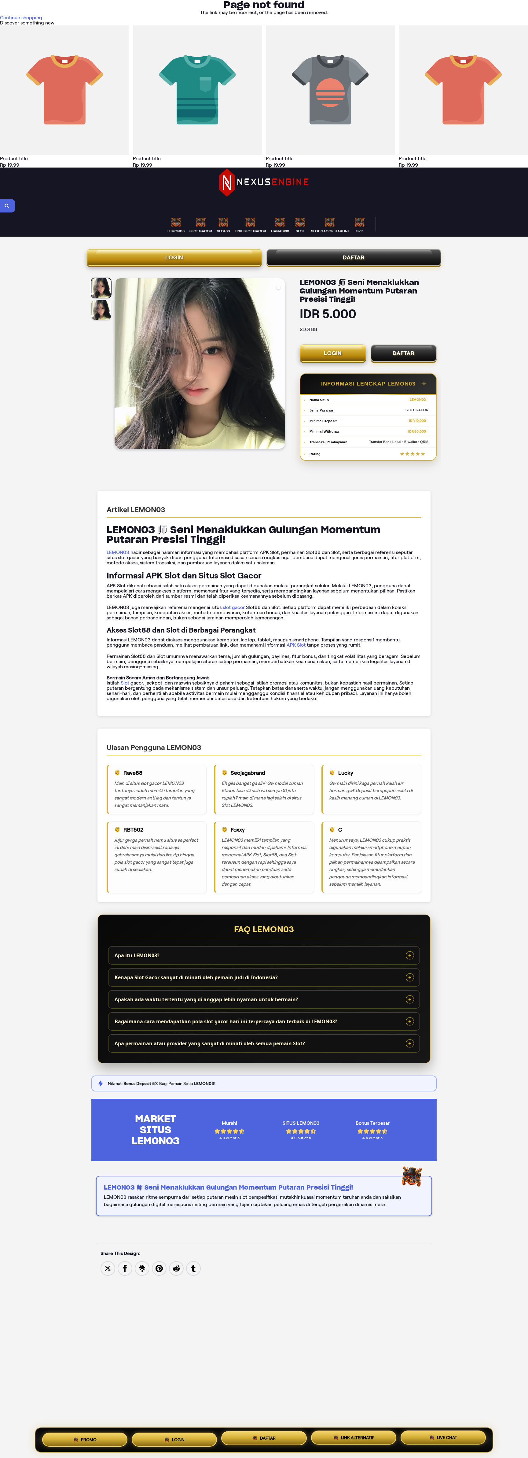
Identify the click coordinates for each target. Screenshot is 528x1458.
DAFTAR (354, 257)
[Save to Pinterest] (159, 1268)
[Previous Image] (119, 364)
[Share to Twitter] (108, 1268)
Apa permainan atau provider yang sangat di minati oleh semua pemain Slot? (210, 1043)
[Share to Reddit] (176, 1268)
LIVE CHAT (447, 1439)
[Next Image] (280, 364)
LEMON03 (118, 552)
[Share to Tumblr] (193, 1268)
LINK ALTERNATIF (357, 1438)
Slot (125, 682)
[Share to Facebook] (125, 1268)
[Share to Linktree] (142, 1268)
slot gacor (234, 607)
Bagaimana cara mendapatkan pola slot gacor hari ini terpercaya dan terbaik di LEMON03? (226, 1021)
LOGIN (174, 257)
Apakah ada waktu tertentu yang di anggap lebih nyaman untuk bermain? (206, 999)
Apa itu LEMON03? (137, 955)
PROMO (89, 1437)
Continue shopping (21, 17)
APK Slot (296, 645)
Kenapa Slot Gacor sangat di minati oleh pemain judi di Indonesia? (196, 977)
